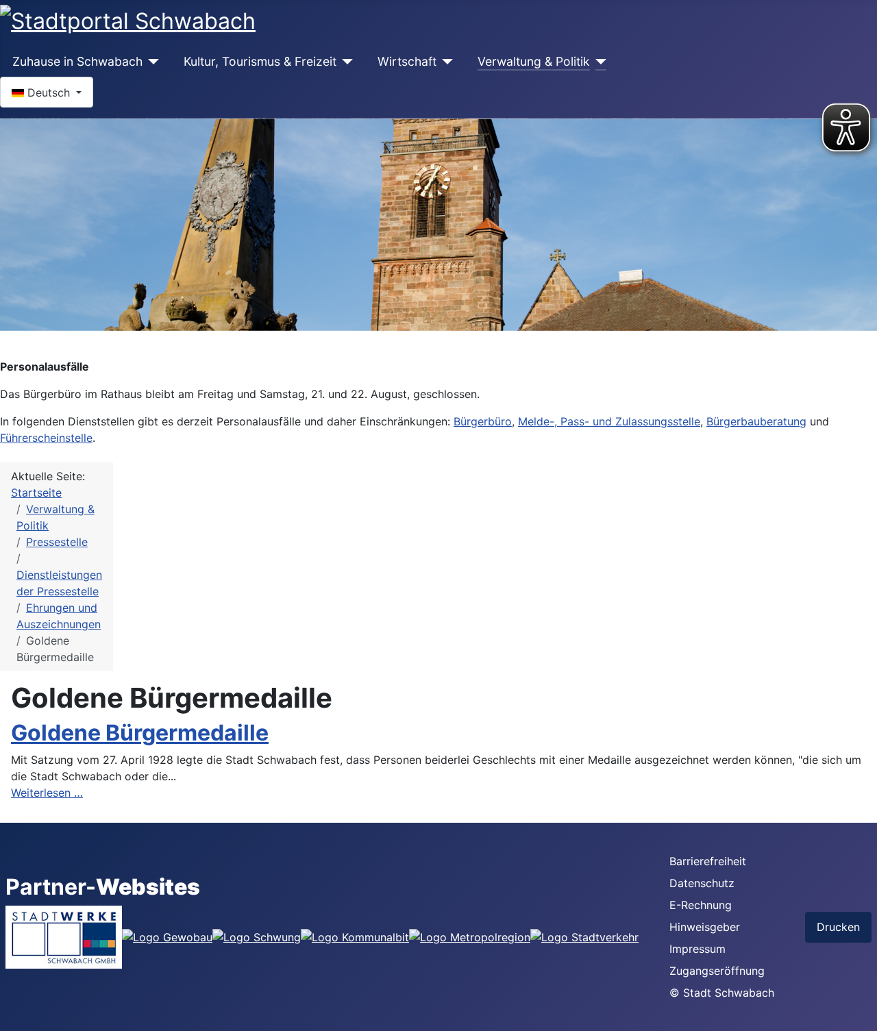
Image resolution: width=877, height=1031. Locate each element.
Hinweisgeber (704, 927)
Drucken (838, 927)
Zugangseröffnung (717, 971)
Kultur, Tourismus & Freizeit (260, 61)
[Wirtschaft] (445, 62)
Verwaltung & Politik (534, 61)
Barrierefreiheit (707, 861)
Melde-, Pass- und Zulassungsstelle (609, 421)
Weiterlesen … (47, 792)
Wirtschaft (407, 61)
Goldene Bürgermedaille (140, 732)
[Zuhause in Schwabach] (151, 62)
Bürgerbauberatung (756, 421)
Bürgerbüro (483, 421)
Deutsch (48, 92)
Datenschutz (701, 883)
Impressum (697, 949)
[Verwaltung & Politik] (598, 62)
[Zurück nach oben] (860, 1014)
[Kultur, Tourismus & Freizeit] (345, 62)
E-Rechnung (700, 905)
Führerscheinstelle (46, 438)
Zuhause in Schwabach (77, 61)
